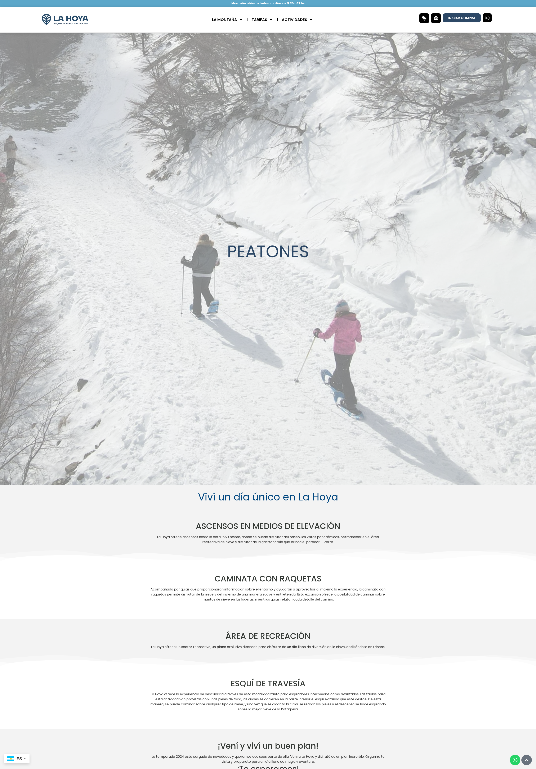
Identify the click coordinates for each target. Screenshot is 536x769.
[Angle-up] (526, 760)
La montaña (224, 19)
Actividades (294, 19)
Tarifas (259, 19)
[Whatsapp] (515, 760)
